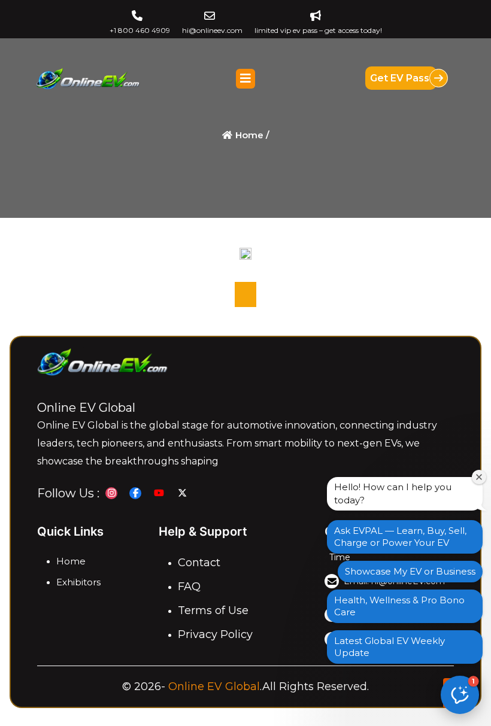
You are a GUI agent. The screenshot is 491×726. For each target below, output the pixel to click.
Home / (251, 135)
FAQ (189, 586)
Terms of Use (213, 610)
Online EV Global (214, 686)
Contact (199, 562)
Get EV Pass (401, 78)
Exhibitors (78, 582)
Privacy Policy (215, 634)
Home (71, 561)
